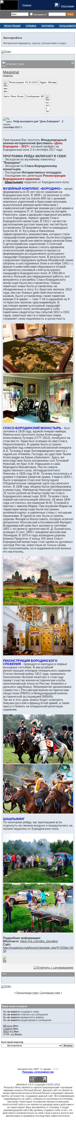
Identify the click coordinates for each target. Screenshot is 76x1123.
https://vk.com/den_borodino (39, 941)
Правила (26, 5)
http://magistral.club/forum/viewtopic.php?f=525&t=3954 (38, 949)
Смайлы (8, 1028)
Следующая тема (50, 992)
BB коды (8, 1026)
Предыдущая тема (27, 992)
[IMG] (6, 1031)
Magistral (11, 72)
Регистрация (67, 6)
